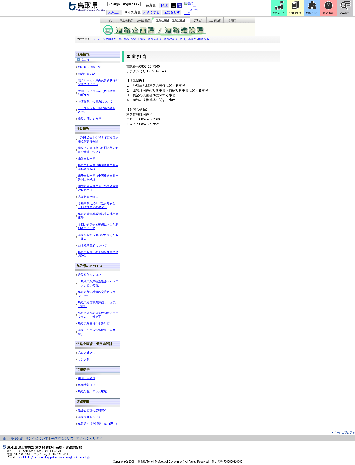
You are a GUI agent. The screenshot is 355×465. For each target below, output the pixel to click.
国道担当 (203, 39)
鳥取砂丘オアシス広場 (92, 391)
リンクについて (36, 438)
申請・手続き (86, 378)
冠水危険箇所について (92, 245)
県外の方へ (279, 12)
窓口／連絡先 (188, 39)
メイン (110, 20)
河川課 (198, 20)
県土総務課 (126, 20)
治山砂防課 (215, 20)
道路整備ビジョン (89, 274)
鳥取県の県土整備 (134, 39)
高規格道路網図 (88, 196)
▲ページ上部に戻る (343, 432)
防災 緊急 (328, 12)
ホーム (96, 39)
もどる (85, 59)
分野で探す (295, 12)
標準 (164, 6)
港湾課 (232, 20)
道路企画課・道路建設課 (171, 20)
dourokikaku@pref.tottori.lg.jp (34, 457)
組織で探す (312, 12)
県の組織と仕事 (112, 39)
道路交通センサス (89, 417)
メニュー (345, 12)
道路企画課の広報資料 (92, 410)
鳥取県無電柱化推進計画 (94, 323)
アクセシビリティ (89, 438)
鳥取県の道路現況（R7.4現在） (98, 423)
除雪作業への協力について (95, 101)
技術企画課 (143, 20)
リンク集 (84, 359)
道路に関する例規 (89, 118)
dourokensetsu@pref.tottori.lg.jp (71, 457)
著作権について (62, 438)
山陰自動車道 (86, 158)
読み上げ (114, 12)
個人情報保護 (13, 438)
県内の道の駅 (86, 73)
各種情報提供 (86, 385)
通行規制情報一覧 (89, 67)
